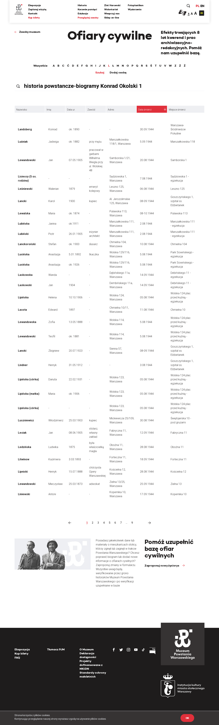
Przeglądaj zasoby (88, 17)
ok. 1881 (74, 336)
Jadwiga (53, 141)
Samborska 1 (179, 160)
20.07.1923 (75, 350)
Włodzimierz (55, 420)
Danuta (52, 379)
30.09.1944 (147, 129)
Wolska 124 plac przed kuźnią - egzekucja (181, 297)
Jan (50, 160)
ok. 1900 (74, 244)
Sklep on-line (111, 17)
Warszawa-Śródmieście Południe (178, 129)
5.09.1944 (146, 141)
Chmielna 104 (179, 244)
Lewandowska (27, 322)
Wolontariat (111, 9)
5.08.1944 (146, 254)
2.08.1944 (146, 223)
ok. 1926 (74, 264)
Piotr (51, 234)
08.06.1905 (75, 432)
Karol (51, 201)
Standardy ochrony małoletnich (93, 674)
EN (202, 6)
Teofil (51, 336)
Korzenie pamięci (87, 9)
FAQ (17, 657)
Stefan (52, 244)
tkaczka (94, 254)
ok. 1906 (74, 393)
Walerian (53, 188)
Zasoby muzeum (29, 32)
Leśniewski (25, 188)
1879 (72, 188)
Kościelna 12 (178, 471)
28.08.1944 (147, 447)
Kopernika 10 (178, 494)
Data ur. (71, 109)
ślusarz (93, 244)
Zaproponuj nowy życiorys (162, 565)
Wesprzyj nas (111, 13)
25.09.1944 (147, 484)
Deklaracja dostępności (88, 655)
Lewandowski (26, 160)
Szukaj (99, 72)
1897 (72, 309)
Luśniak (23, 141)
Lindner (23, 365)
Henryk (52, 365)
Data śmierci (145, 109)
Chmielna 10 (178, 309)
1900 (72, 201)
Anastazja (54, 254)
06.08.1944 (147, 188)
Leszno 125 (178, 188)
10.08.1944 (147, 244)
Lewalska (24, 213)
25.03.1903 (75, 420)
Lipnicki (23, 471)
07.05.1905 (75, 160)
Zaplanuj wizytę (37, 9)
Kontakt (32, 13)
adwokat (94, 484)
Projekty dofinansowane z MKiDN (91, 665)
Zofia (51, 322)
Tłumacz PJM (56, 649)
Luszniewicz (26, 420)
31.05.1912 (75, 365)
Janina (52, 223)
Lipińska (23, 297)
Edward (52, 309)
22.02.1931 (75, 379)
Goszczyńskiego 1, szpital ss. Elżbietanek (182, 201)
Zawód (91, 109)
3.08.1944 (146, 365)
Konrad (52, 129)
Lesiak (22, 432)
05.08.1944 (147, 297)
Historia (82, 5)
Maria (51, 213)
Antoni (52, 494)
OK (187, 718)
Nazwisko (21, 109)
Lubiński (23, 234)
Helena (52, 297)
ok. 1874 (74, 213)
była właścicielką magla (96, 447)
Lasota (22, 309)
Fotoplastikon (135, 5)
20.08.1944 (147, 160)
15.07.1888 (75, 471)
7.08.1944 (146, 178)
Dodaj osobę (118, 72)
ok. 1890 (74, 129)
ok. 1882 (74, 141)
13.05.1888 (75, 322)
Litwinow (23, 459)
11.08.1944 (147, 309)
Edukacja (83, 13)
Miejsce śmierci (177, 109)
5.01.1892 (75, 254)
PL (197, 6)
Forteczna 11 (179, 459)
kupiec (93, 201)
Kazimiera (54, 459)
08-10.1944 (147, 213)
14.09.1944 (147, 275)
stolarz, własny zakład (93, 432)
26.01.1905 (75, 234)
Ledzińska (24, 447)
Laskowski (25, 285)
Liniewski (24, 494)
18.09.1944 (147, 459)
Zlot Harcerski (112, 5)
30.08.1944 (147, 420)
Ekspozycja (34, 5)
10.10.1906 (75, 297)
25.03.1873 (75, 484)
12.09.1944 (147, 432)
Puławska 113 (179, 213)
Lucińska (23, 254)
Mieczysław (55, 484)
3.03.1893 (75, 459)
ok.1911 (74, 223)
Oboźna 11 (177, 447)
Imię (49, 109)
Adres (111, 109)
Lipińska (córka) (28, 379)
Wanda (52, 275)
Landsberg (25, 129)
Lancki (22, 201)
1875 (72, 447)
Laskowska (25, 275)
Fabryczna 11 (179, 432)
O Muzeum (87, 649)
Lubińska (23, 223)
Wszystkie (40, 65)
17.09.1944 (147, 494)
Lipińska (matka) (28, 393)
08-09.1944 (147, 201)
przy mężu (95, 141)
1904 (72, 285)
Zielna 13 (176, 484)
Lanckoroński (27, 244)
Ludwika (53, 447)
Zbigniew (53, 350)
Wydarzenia (134, 9)
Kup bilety (34, 17)
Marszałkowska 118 (183, 141)
